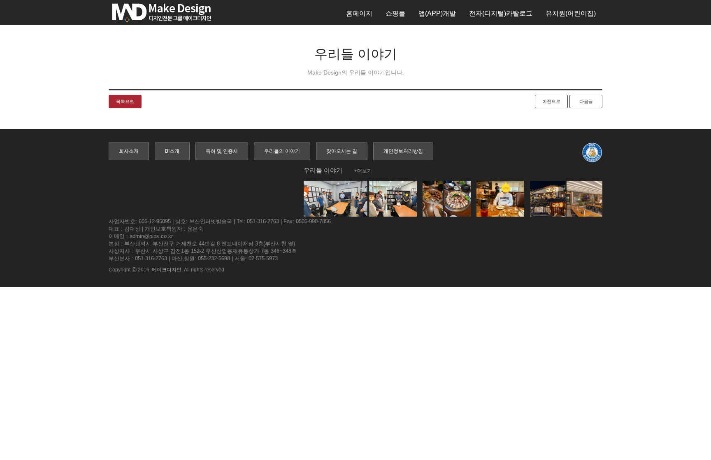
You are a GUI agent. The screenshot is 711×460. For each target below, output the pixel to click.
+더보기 (363, 171)
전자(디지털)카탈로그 (500, 13)
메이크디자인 (166, 270)
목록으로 (125, 101)
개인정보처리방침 (403, 151)
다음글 (586, 101)
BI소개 (172, 151)
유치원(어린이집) (571, 13)
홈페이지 (359, 13)
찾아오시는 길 (341, 151)
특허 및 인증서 (222, 151)
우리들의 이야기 (282, 151)
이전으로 (551, 101)
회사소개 (129, 151)
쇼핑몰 (395, 13)
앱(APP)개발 (437, 13)
